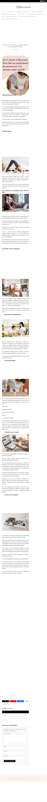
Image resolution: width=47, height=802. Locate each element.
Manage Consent (34, 778)
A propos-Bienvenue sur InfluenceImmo (9, 18)
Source (3, 698)
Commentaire (7, 733)
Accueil (3, 11)
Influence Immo (17, 778)
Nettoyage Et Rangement (31, 14)
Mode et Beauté (21, 14)
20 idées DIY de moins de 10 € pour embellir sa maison (14, 716)
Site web (6, 755)
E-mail (5, 751)
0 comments (15, 711)
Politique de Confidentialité (11, 16)
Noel (3, 16)
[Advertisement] (23, 30)
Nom (5, 746)
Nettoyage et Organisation (15, 42)
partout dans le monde (13, 490)
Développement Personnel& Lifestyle (9, 14)
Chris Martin (12, 356)
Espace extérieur (10, 11)
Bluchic (29, 778)
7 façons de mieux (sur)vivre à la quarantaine (15, 46)
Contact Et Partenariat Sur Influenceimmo (27, 16)
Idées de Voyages (41, 14)
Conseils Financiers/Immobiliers (37, 11)
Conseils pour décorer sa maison (22, 11)
